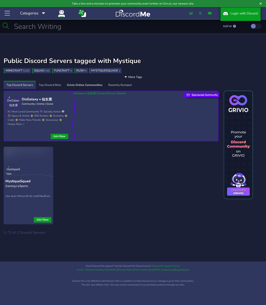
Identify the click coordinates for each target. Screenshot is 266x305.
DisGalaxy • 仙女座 (37, 99)
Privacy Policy (125, 269)
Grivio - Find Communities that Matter (97, 269)
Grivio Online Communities (84, 85)
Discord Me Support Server (165, 266)
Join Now (59, 136)
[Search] (5, 26)
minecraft (17, 71)
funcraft (63, 71)
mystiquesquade (105, 71)
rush (81, 71)
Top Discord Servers (20, 85)
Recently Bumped (120, 85)
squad (42, 71)
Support (185, 269)
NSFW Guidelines (163, 269)
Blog (176, 269)
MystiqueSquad (18, 181)
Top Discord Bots (50, 85)
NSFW (228, 26)
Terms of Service (143, 269)
